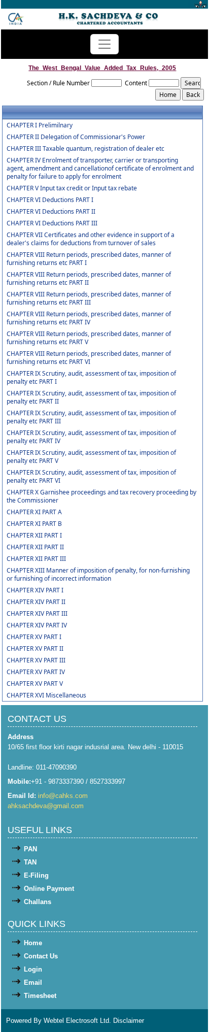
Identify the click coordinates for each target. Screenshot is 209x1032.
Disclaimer (128, 1020)
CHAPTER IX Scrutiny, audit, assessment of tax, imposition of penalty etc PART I (91, 378)
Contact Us (41, 956)
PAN (30, 849)
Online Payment (49, 888)
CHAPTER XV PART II (35, 649)
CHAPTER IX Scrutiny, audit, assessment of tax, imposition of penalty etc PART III (91, 417)
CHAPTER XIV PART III (37, 614)
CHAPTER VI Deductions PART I (50, 200)
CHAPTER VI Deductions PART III (52, 223)
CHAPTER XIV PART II (36, 602)
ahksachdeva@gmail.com (46, 806)
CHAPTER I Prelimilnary (40, 125)
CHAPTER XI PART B (34, 524)
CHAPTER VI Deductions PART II (51, 212)
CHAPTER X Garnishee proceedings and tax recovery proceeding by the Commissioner (101, 496)
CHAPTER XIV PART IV (37, 625)
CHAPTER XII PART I (34, 535)
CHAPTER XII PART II (35, 547)
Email (33, 982)
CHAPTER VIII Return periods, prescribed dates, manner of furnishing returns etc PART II (89, 279)
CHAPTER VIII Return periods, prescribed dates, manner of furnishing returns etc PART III (89, 298)
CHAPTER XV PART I (34, 637)
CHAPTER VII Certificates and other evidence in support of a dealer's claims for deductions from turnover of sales (91, 239)
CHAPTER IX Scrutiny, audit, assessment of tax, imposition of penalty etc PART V (91, 457)
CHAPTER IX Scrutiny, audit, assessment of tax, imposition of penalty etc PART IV (91, 437)
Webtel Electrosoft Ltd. (77, 1020)
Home (33, 943)
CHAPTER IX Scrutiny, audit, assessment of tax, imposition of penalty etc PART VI (91, 477)
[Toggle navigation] (104, 44)
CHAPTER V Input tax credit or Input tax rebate (72, 188)
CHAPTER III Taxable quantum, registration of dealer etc (85, 149)
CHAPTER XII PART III (36, 559)
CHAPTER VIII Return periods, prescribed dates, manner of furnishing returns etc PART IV (89, 318)
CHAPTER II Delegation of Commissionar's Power (76, 137)
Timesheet (40, 996)
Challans (37, 902)
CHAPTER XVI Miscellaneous (46, 695)
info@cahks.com (63, 796)
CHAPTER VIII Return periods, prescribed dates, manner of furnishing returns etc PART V (89, 338)
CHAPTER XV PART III (36, 660)
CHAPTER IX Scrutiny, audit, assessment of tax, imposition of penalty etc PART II (91, 397)
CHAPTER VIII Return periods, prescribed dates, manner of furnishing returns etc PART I (89, 259)
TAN (30, 862)
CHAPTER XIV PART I (35, 590)
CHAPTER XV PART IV (36, 672)
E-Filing (36, 875)
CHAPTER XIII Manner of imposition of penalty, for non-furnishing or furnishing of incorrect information (98, 575)
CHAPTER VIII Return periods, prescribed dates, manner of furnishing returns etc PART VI (89, 358)
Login (33, 969)
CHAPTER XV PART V (35, 684)
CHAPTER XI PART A (34, 512)
